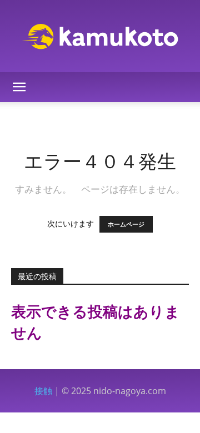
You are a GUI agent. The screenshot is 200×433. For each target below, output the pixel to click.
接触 (43, 391)
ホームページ (126, 224)
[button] (19, 87)
